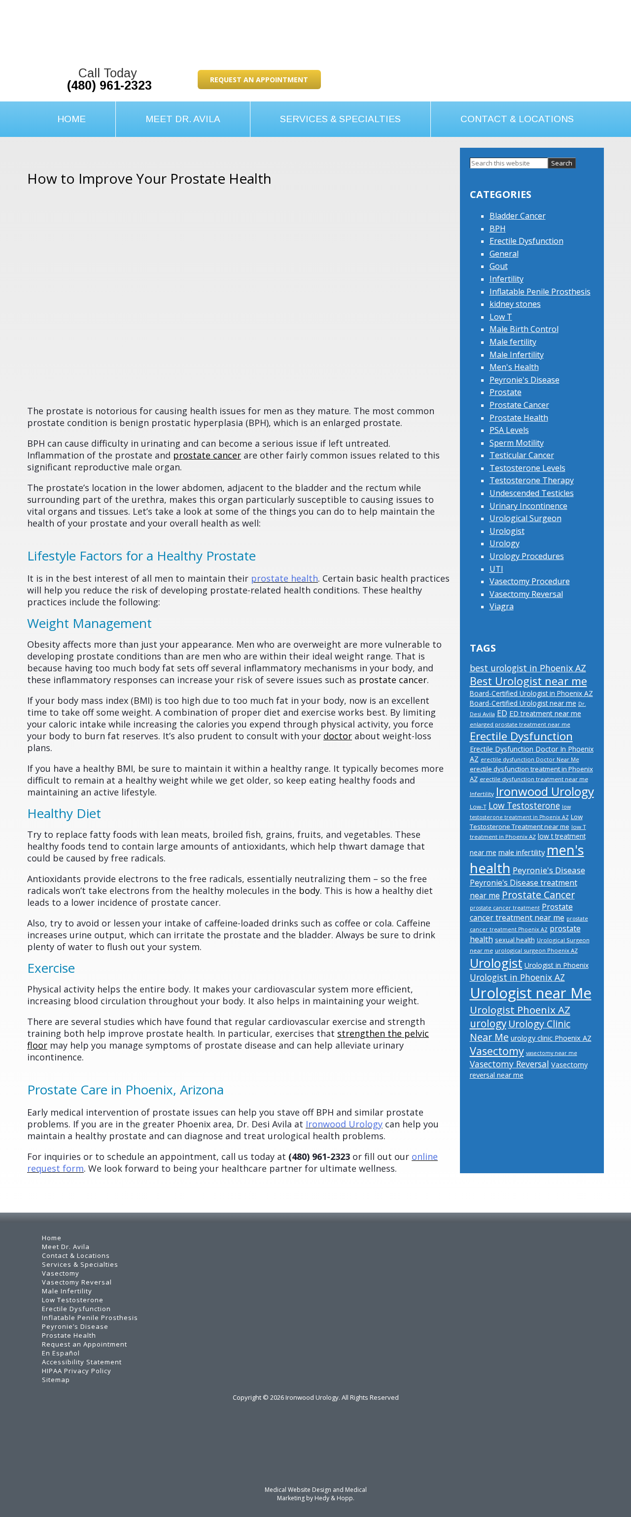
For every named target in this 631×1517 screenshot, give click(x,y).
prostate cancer (207, 455)
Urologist (507, 531)
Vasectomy (497, 1051)
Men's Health (514, 367)
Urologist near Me (531, 993)
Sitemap (56, 1379)
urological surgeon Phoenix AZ (536, 950)
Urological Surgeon (525, 518)
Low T (501, 316)
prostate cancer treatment (505, 907)
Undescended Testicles (532, 493)
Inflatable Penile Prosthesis (540, 291)
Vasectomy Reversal (526, 594)
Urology (505, 543)
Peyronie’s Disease (75, 1326)
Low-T (478, 806)
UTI (496, 568)
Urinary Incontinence (528, 505)
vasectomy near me (551, 1053)
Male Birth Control (524, 329)
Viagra (502, 606)
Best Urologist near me (528, 681)
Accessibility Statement (82, 1361)
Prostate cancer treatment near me (521, 912)
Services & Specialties (340, 119)
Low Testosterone (524, 805)
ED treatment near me (545, 713)
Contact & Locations (517, 119)
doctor (337, 736)
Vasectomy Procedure (530, 581)
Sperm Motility (517, 442)
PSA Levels (509, 430)
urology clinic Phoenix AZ (551, 1038)
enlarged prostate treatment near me (520, 724)
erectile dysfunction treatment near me (534, 779)
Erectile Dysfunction (526, 240)
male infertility (521, 852)
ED (502, 713)
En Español (61, 1353)
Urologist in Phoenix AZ (517, 977)
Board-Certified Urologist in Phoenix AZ (531, 693)
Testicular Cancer (522, 455)
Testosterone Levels (527, 467)
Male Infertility (517, 354)
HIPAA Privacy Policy (76, 1370)
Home (71, 119)
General (504, 253)
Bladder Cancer (518, 215)
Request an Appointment (259, 79)
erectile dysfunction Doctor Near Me (530, 759)
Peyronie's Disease (525, 379)
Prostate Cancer (519, 404)
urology (488, 1023)
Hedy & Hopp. (334, 1498)
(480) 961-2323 (109, 85)
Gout (499, 266)
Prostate (506, 392)
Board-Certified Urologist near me (523, 703)
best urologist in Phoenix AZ (528, 668)
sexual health (515, 939)
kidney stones (515, 303)
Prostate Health (519, 417)
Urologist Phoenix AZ (520, 1010)
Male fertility (513, 341)
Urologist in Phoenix (557, 965)
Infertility (507, 278)
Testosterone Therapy (532, 480)
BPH (498, 228)
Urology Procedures (527, 556)
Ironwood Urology (545, 791)
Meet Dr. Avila (182, 119)
